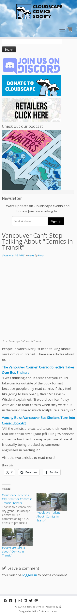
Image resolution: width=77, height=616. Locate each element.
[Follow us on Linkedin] (26, 600)
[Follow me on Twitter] (32, 600)
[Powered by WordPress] (60, 606)
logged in (29, 575)
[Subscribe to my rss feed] (6, 600)
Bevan (41, 255)
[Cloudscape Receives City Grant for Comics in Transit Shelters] (19, 509)
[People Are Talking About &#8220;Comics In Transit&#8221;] (52, 502)
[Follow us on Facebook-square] (11, 600)
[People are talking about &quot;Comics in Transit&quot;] (17, 537)
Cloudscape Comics (33, 606)
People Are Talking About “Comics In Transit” (48, 516)
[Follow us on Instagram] (21, 600)
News (31, 255)
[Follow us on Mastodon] (37, 600)
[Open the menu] (62, 30)
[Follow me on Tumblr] (16, 600)
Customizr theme (47, 611)
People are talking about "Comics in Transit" (13, 551)
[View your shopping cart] (70, 28)
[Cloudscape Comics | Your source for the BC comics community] (38, 12)
